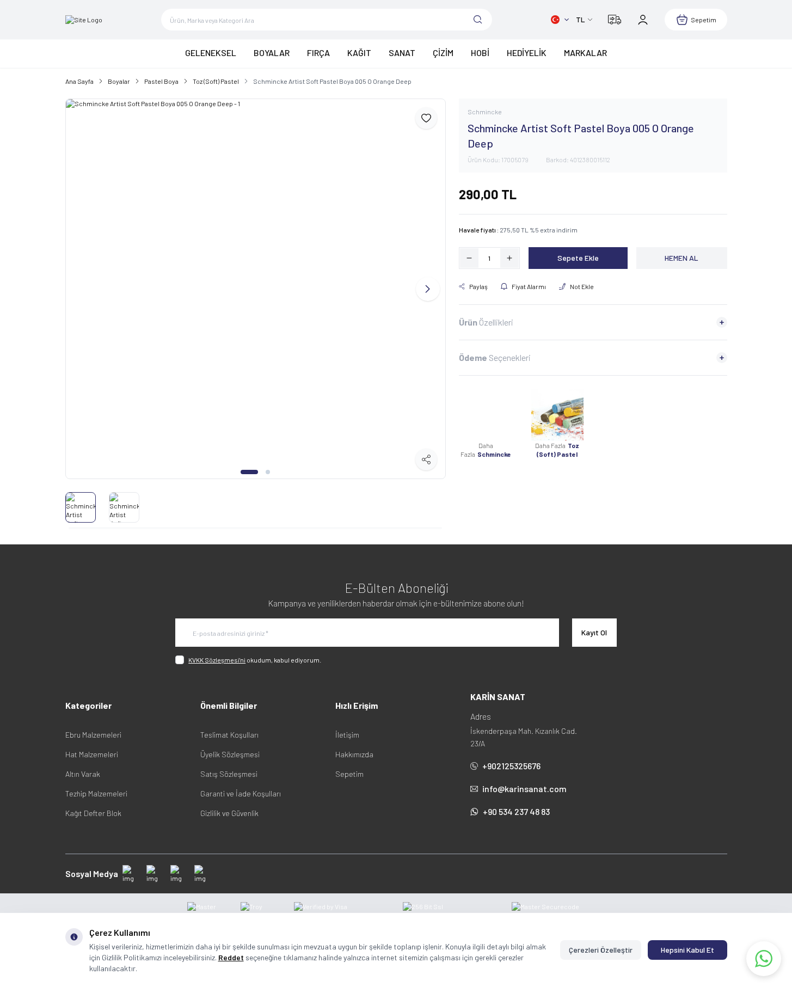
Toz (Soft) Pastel (216, 81)
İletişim (347, 734)
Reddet (231, 957)
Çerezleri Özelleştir (601, 949)
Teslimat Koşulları (229, 734)
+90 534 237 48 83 (516, 811)
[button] (249, 472)
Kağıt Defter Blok (93, 813)
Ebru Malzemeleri (93, 734)
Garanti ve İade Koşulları (240, 793)
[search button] (478, 19)
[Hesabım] (642, 19)
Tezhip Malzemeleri (96, 793)
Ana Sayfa (79, 81)
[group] (255, 289)
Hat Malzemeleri (91, 754)
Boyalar (119, 81)
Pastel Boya (161, 81)
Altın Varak (82, 773)
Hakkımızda (354, 754)
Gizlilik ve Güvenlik (229, 813)
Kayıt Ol (594, 632)
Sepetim (349, 773)
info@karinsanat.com (524, 788)
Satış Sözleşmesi (228, 773)
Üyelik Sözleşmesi (230, 754)
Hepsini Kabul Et (687, 949)
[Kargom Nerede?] (614, 19)
